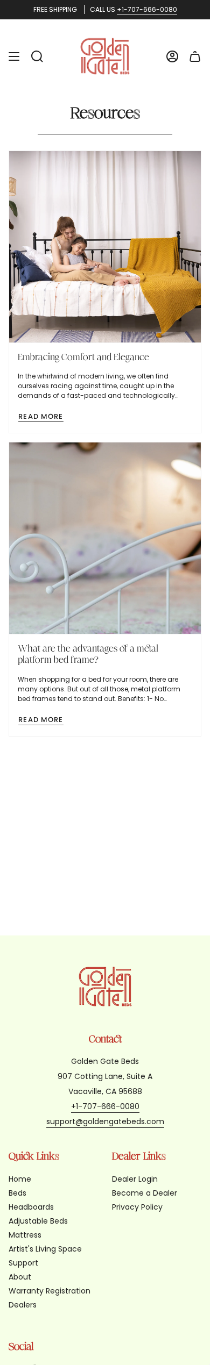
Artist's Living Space (45, 1248)
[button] (37, 56)
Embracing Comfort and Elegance (83, 357)
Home (20, 1179)
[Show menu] (14, 56)
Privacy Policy (137, 1207)
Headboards (31, 1207)
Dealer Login (135, 1179)
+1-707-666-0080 (147, 9)
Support (23, 1262)
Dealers (23, 1304)
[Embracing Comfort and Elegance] (105, 246)
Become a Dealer (144, 1193)
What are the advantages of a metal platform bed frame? (88, 654)
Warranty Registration (49, 1290)
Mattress (25, 1235)
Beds (17, 1193)
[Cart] (194, 56)
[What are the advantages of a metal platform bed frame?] (105, 538)
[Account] (172, 56)
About (20, 1276)
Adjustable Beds (38, 1221)
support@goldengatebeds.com (105, 1121)
